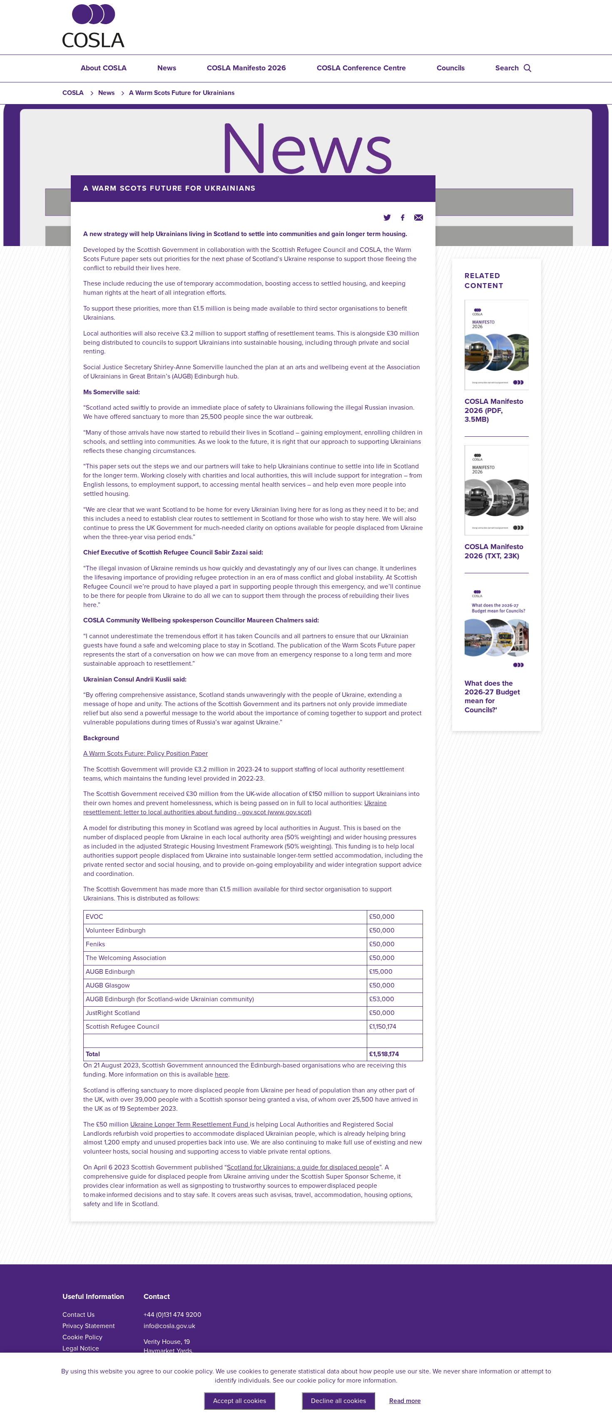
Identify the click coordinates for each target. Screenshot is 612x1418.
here (221, 1074)
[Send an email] (418, 217)
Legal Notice (80, 1348)
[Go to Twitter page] (387, 217)
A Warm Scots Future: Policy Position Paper (145, 753)
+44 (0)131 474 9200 (173, 1314)
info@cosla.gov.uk (169, 1326)
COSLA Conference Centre (361, 68)
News (166, 68)
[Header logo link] (93, 45)
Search (507, 68)
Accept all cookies (239, 1401)
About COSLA (104, 68)
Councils (451, 68)
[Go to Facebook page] (402, 217)
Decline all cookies (338, 1401)
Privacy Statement (88, 1326)
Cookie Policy (82, 1337)
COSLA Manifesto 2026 (246, 68)
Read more (405, 1401)
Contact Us (78, 1314)
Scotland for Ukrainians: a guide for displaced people (303, 1167)
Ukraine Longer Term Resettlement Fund (190, 1124)
